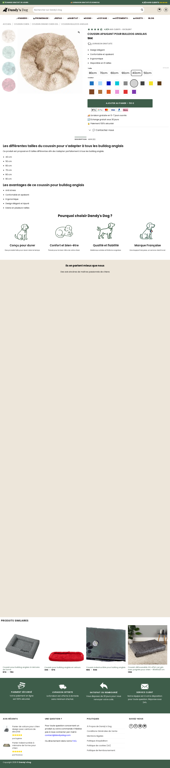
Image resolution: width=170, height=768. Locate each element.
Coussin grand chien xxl (45, 24)
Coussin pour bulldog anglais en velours (62, 667)
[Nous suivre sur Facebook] (131, 726)
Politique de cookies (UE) (99, 745)
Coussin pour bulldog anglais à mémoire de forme (21, 668)
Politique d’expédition (97, 740)
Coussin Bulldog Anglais (74, 24)
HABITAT (73, 18)
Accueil (7, 24)
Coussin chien (21, 24)
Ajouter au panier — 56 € (120, 103)
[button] (166, 10)
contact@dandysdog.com (58, 735)
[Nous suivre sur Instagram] (136, 726)
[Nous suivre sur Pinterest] (140, 726)
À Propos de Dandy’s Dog (99, 726)
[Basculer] (89, 130)
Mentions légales (95, 736)
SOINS (88, 18)
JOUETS (139, 18)
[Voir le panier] (159, 10)
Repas (58, 18)
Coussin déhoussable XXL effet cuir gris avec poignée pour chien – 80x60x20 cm (146, 668)
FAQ (74, 741)
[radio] (93, 73)
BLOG (151, 18)
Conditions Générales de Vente (102, 731)
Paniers (22, 18)
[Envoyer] (142, 10)
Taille (90, 68)
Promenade (41, 18)
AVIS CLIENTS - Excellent (118, 29)
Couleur (91, 78)
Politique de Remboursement (101, 750)
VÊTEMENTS (121, 18)
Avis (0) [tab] (91, 139)
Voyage (102, 18)
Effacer (166, 68)
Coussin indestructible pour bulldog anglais (105, 667)
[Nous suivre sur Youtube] (144, 726)
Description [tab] (80, 139)
